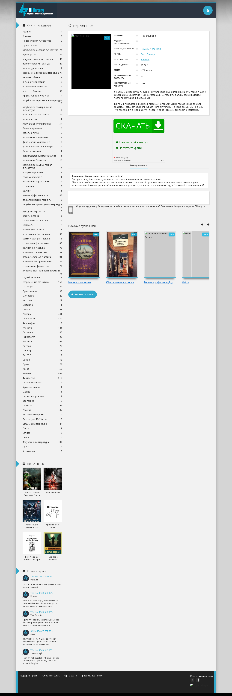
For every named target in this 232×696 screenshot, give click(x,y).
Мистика (42, 341)
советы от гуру (42, 132)
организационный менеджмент (42, 155)
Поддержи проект (29, 675)
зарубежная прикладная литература (42, 205)
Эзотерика (42, 400)
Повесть (42, 405)
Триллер (42, 350)
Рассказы (42, 409)
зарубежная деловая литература (42, 49)
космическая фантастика (42, 238)
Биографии (42, 295)
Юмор (42, 368)
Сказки (42, 309)
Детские (42, 345)
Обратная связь (51, 675)
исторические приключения (42, 261)
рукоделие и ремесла (42, 211)
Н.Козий (145, 59)
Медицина (42, 304)
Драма (42, 446)
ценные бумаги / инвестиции (42, 146)
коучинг (42, 190)
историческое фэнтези (42, 252)
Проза (42, 364)
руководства (42, 54)
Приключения (42, 291)
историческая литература (42, 63)
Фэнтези (42, 373)
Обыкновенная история (120, 282)
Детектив (42, 332)
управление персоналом (42, 181)
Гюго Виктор (148, 54)
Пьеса (42, 437)
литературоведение (42, 68)
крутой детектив (42, 277)
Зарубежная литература (42, 441)
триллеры (42, 286)
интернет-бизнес (42, 77)
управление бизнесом (42, 160)
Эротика (42, 36)
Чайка (185, 282)
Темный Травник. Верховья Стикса (48, 593)
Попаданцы (42, 318)
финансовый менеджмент (42, 141)
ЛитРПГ (42, 355)
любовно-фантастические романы (42, 271)
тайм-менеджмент (42, 176)
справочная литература (42, 220)
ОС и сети (42, 224)
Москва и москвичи (79, 282)
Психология (42, 336)
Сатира (42, 432)
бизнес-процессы (42, 151)
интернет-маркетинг (42, 81)
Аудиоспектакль (42, 387)
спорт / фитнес (42, 215)
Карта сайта (70, 675)
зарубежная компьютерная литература (42, 166)
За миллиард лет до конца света (47, 631)
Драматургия (42, 45)
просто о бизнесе (42, 91)
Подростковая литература (42, 40)
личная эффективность (42, 195)
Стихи (42, 428)
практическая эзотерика (42, 114)
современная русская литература (42, 72)
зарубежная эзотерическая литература (42, 108)
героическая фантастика (42, 266)
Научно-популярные (42, 396)
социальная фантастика (42, 243)
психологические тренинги (42, 199)
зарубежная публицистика (42, 123)
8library (36, 10)
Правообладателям (91, 675)
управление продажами (42, 137)
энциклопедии (42, 119)
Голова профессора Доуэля (160, 282)
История (42, 300)
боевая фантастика (42, 229)
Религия (42, 31)
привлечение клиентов (42, 86)
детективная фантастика (42, 234)
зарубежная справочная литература (42, 100)
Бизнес (42, 391)
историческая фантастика (42, 256)
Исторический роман (42, 414)
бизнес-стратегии (42, 128)
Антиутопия (42, 451)
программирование (42, 172)
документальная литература (42, 59)
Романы (145, 48)
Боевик (42, 359)
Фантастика (42, 377)
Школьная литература (42, 423)
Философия (42, 323)
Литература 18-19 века (42, 419)
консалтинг (42, 186)
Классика (156, 48)
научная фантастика (42, 247)
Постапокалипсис (42, 382)
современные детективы (42, 281)
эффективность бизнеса (42, 95)
